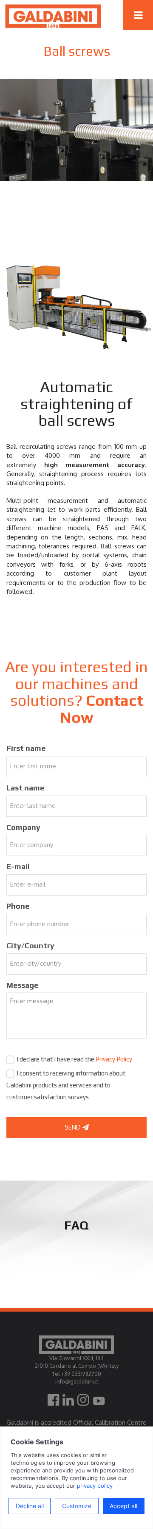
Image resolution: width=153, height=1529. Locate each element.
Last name (25, 787)
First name (25, 748)
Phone (17, 905)
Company (23, 827)
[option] (76, 130)
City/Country (30, 945)
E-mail (18, 866)
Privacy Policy (114, 1059)
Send (73, 1127)
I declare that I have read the (74, 1059)
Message (22, 985)
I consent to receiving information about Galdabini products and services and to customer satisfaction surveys (65, 1085)
